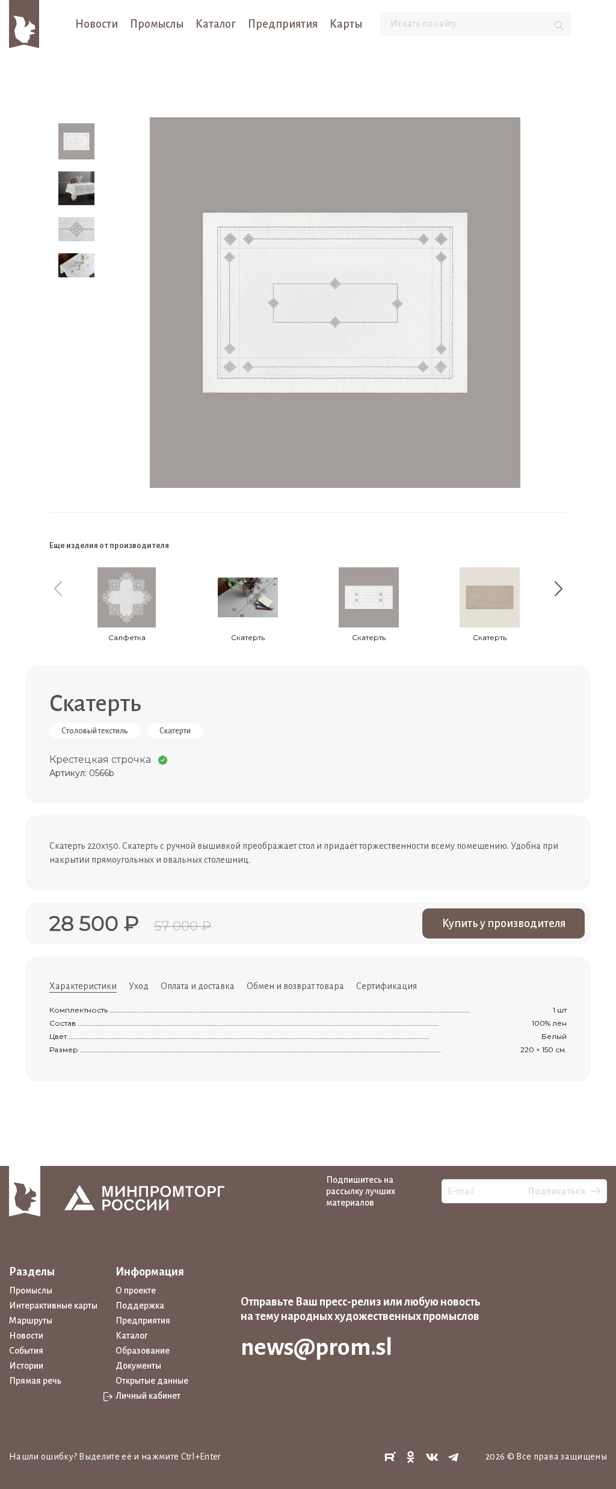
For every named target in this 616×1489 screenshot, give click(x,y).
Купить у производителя (503, 923)
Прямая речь (35, 1381)
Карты (346, 24)
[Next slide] (558, 588)
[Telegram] (453, 1457)
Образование (143, 1350)
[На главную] (24, 23)
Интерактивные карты (53, 1305)
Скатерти (175, 731)
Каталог (216, 24)
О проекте (136, 1290)
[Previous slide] (57, 588)
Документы (138, 1365)
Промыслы (156, 24)
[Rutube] (390, 1457)
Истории (26, 1365)
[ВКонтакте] (432, 1457)
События (26, 1350)
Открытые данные (152, 1381)
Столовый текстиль (94, 731)
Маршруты (30, 1320)
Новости (96, 24)
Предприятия (283, 24)
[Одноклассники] (411, 1457)
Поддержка (140, 1305)
